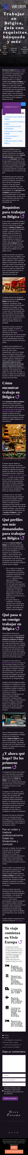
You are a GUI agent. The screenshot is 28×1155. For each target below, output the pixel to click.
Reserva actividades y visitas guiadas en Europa (17, 980)
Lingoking (5, 899)
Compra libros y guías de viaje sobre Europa (16, 1012)
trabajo (6, 1037)
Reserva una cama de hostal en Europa (17, 1023)
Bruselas (17, 330)
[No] (26, 1146)
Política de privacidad (14, 1152)
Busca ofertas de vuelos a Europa (16, 1000)
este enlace (19, 920)
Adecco (4, 477)
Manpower (12, 475)
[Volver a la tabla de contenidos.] (20, 942)
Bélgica (18, 70)
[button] (19, 14)
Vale (14, 1147)
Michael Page (20, 475)
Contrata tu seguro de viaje (16, 991)
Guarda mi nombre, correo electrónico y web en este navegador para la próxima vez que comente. (13, 1091)
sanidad (8, 578)
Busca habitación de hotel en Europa (17, 968)
